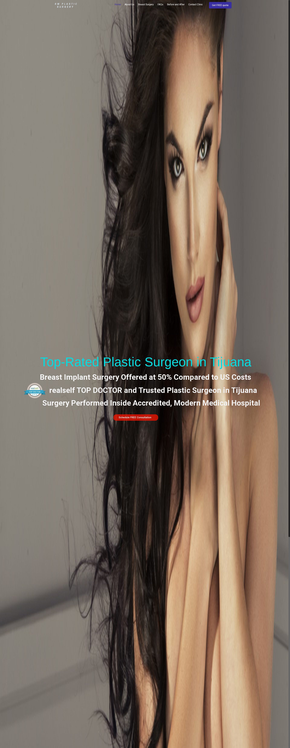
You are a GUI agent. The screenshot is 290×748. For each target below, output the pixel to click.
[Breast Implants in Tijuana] (66, 5)
